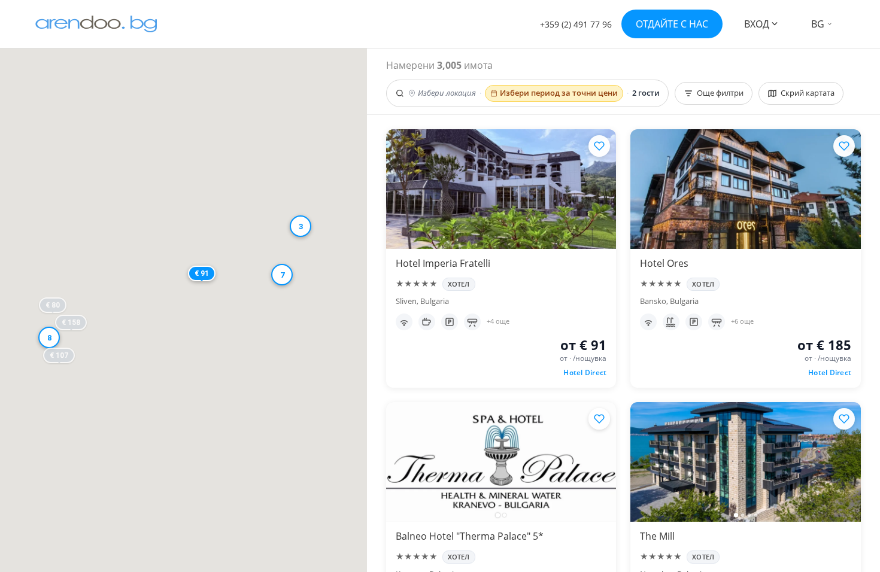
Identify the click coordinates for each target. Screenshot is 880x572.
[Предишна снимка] (400, 461)
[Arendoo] (96, 24)
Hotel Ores (664, 263)
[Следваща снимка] (601, 461)
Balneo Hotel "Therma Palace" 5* (470, 536)
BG (817, 24)
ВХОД (756, 24)
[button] (75, 371)
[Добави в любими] (599, 146)
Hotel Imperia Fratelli (443, 263)
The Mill (657, 536)
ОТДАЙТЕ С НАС (672, 24)
